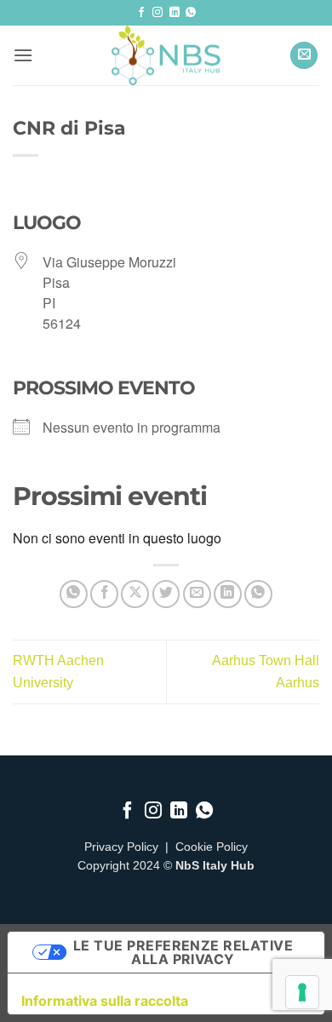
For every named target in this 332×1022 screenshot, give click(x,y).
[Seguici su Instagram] (157, 13)
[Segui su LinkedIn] (174, 13)
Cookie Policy (211, 847)
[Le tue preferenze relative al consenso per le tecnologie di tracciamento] (302, 992)
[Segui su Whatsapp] (191, 13)
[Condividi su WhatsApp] (74, 594)
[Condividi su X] (135, 594)
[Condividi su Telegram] (258, 594)
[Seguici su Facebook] (141, 13)
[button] (23, 55)
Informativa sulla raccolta (104, 1000)
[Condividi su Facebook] (104, 594)
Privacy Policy (121, 847)
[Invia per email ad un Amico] (197, 594)
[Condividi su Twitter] (166, 594)
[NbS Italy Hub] (166, 55)
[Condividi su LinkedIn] (228, 594)
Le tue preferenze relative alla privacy (183, 952)
